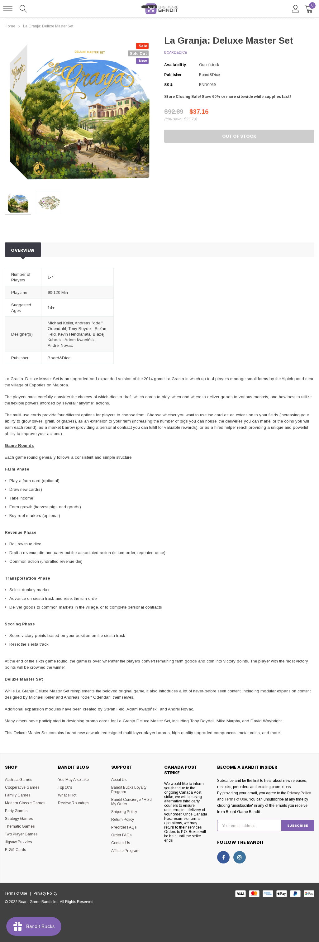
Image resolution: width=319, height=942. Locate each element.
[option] (80, 112)
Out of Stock (239, 136)
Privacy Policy (299, 793)
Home (10, 26)
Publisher (173, 75)
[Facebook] (223, 857)
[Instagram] (239, 857)
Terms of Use (236, 799)
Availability (175, 65)
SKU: (168, 85)
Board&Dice (175, 52)
